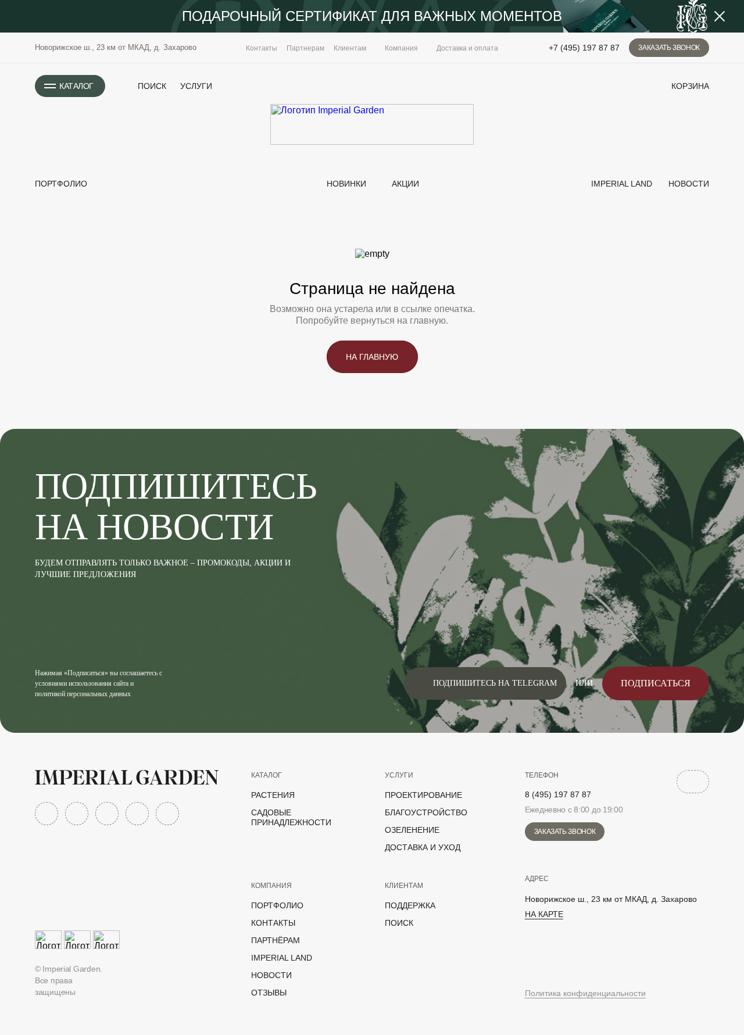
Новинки (345, 183)
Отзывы (269, 992)
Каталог (266, 775)
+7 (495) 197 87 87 (584, 47)
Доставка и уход (422, 847)
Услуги (196, 86)
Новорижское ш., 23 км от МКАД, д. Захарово (115, 47)
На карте (544, 914)
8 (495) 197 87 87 (558, 794)
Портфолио (61, 183)
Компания (271, 886)
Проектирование (423, 795)
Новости (687, 183)
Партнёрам (275, 940)
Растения (273, 795)
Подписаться (656, 683)
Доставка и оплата (467, 48)
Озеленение (412, 830)
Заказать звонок (669, 48)
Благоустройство (426, 812)
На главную (372, 356)
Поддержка (410, 905)
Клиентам (404, 886)
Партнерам (305, 48)
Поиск (399, 922)
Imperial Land (620, 183)
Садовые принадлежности (291, 817)
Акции (405, 183)
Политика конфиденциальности (585, 993)
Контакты (261, 48)
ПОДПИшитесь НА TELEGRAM (495, 683)
